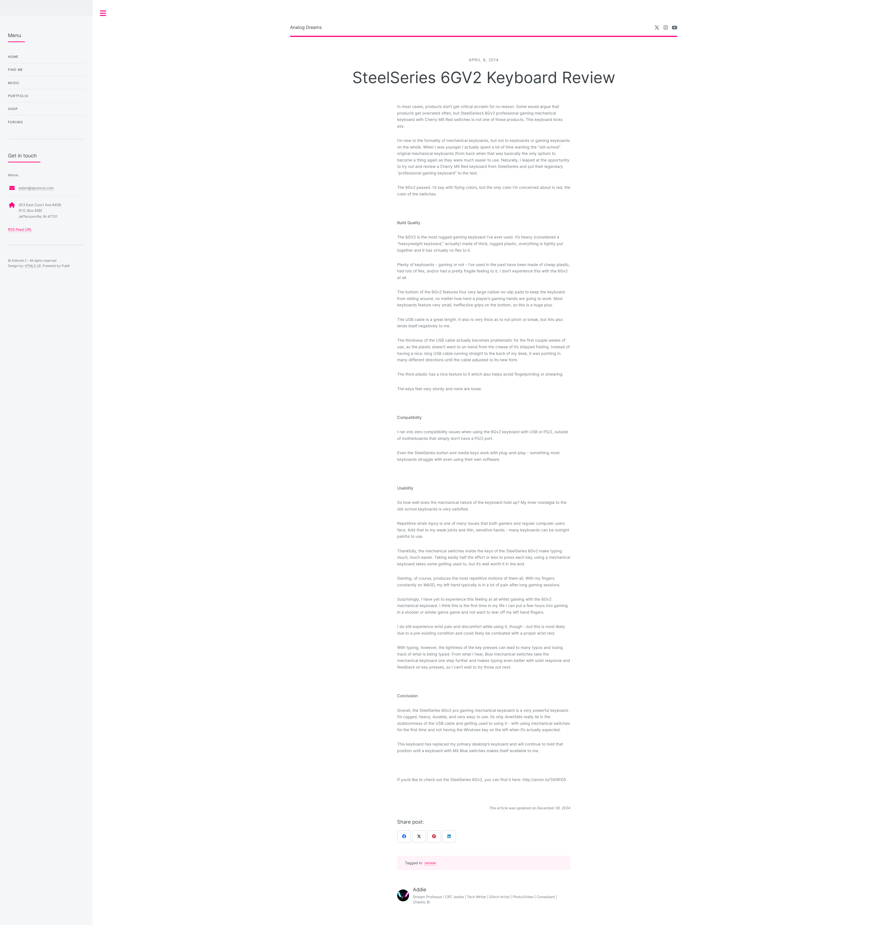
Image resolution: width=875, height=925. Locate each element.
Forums (15, 122)
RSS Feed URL (20, 229)
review (430, 863)
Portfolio (18, 96)
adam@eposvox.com (36, 188)
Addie (419, 889)
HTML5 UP (33, 266)
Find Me (15, 70)
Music (14, 83)
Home (13, 57)
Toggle (103, 13)
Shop (13, 109)
